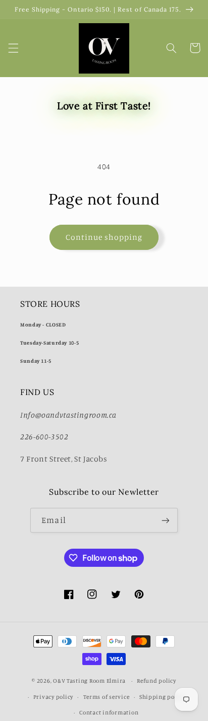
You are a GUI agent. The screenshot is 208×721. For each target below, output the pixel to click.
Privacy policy (53, 696)
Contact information (108, 712)
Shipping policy (162, 696)
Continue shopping (104, 237)
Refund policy (156, 680)
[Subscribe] (165, 520)
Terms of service (106, 696)
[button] (13, 47)
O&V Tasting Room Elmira (90, 680)
